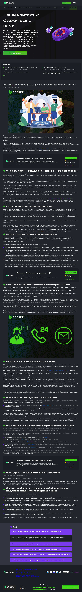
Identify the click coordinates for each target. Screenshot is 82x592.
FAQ (5, 75)
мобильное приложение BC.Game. (58, 370)
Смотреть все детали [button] (69, 165)
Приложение (8, 7)
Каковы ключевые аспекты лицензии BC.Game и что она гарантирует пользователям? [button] (40, 554)
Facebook (29, 442)
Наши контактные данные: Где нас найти (15, 69)
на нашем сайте (15, 85)
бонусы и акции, (39, 231)
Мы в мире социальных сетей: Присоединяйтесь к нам (59, 69)
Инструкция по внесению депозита (26, 569)
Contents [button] (6, 64)
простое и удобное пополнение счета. (60, 198)
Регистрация (15, 53)
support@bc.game (48, 405)
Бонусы (56, 7)
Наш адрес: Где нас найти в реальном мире (16, 72)
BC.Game (18, 568)
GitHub (46, 437)
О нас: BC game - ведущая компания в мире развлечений (20, 67)
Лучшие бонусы (20, 573)
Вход (66, 2)
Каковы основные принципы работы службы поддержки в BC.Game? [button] (34, 544)
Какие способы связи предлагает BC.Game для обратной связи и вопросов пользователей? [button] (36, 532)
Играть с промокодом (70, 158)
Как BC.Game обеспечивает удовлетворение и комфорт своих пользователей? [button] (38, 560)
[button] (75, 3)
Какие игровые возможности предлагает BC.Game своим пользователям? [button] (36, 549)
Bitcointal (32, 447)
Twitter (23, 439)
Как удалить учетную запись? (23, 7)
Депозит (64, 7)
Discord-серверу (30, 444)
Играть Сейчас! (70, 587)
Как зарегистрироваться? (43, 7)
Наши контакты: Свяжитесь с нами (26, 575)
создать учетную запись (46, 149)
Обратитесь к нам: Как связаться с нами (54, 67)
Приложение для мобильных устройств (27, 576)
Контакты (73, 7)
